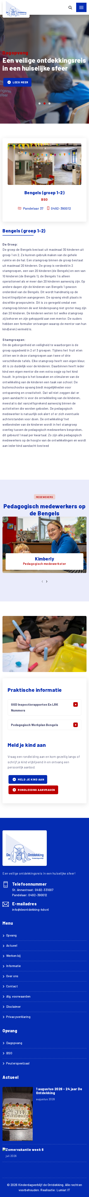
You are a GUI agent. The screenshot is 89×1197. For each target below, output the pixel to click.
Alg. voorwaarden (18, 996)
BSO (9, 1053)
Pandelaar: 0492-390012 (29, 895)
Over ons (12, 976)
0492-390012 (61, 208)
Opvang (11, 935)
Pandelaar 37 (33, 208)
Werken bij (13, 955)
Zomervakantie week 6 (24, 1150)
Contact (12, 986)
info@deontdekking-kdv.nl (30, 909)
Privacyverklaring (18, 1017)
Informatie (13, 966)
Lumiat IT (63, 1190)
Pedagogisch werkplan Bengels (34, 725)
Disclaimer (13, 1006)
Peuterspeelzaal (17, 1063)
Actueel (11, 945)
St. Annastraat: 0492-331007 (33, 890)
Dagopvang (14, 1043)
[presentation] (42, 581)
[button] (39, 103)
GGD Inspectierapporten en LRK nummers (34, 707)
